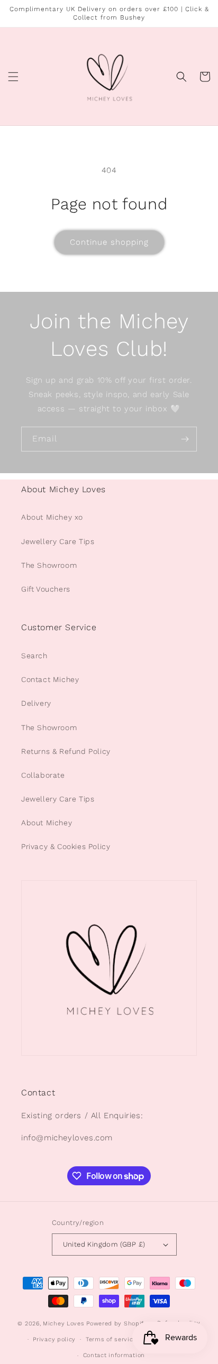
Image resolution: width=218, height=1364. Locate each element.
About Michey (46, 822)
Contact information (114, 1355)
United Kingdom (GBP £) (104, 1244)
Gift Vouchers (45, 589)
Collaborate (43, 775)
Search (34, 655)
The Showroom (49, 565)
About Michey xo (52, 517)
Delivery (36, 703)
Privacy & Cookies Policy (65, 846)
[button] (13, 76)
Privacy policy (54, 1339)
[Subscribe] (184, 439)
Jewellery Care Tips (57, 541)
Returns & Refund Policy (66, 751)
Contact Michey (50, 679)
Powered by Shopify (117, 1323)
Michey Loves (63, 1323)
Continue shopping (109, 242)
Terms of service (111, 1339)
